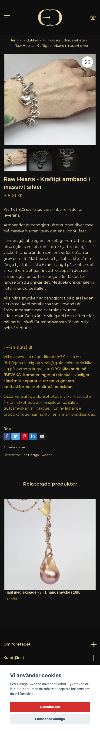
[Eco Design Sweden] (50, 17)
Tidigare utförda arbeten (67, 40)
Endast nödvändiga (50, 719)
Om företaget (16, 644)
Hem (13, 40)
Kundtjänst (13, 658)
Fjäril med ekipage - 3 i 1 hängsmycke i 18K (42, 592)
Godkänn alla (50, 707)
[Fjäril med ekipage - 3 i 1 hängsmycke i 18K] (50, 544)
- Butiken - (32, 40)
